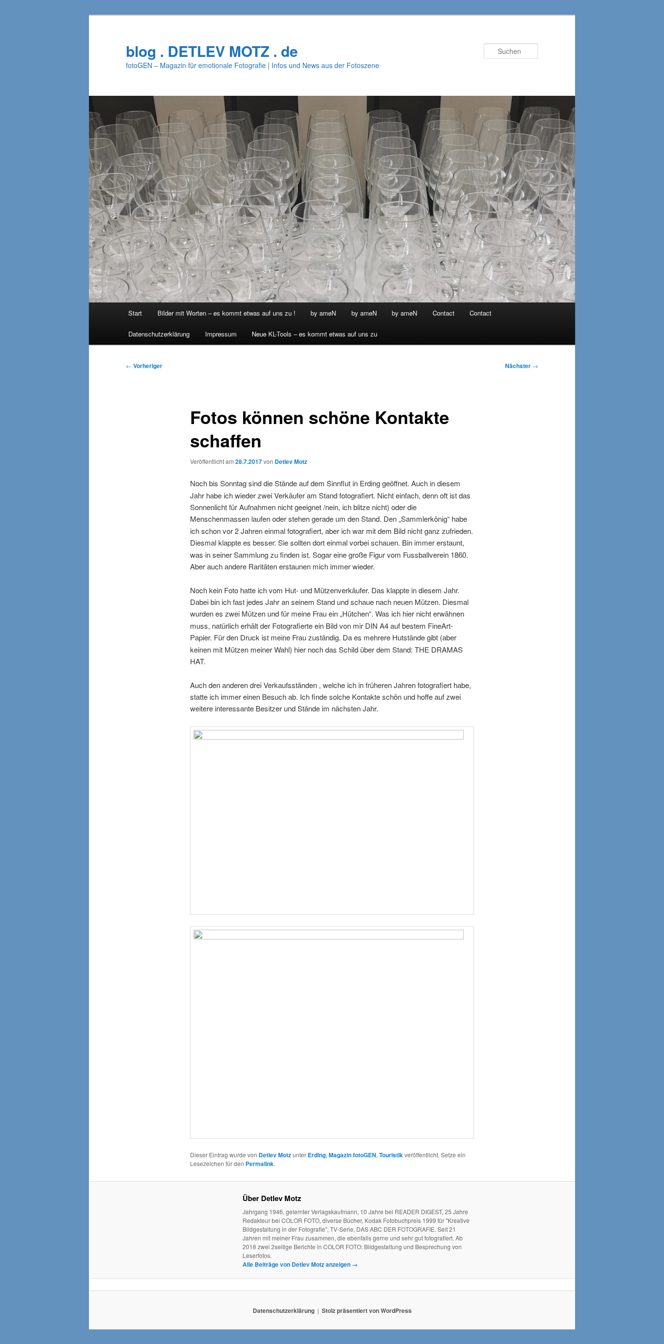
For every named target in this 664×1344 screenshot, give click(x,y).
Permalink (259, 1163)
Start (135, 313)
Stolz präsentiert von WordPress (367, 1310)
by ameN (323, 313)
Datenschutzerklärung (159, 333)
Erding (317, 1154)
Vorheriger (144, 365)
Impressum (221, 333)
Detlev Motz (291, 461)
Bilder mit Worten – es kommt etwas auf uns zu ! (226, 313)
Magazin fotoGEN (352, 1154)
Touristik (391, 1154)
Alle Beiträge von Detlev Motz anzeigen (300, 1264)
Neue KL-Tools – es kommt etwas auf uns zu (314, 333)
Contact (443, 313)
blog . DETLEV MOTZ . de (212, 50)
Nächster (521, 365)
